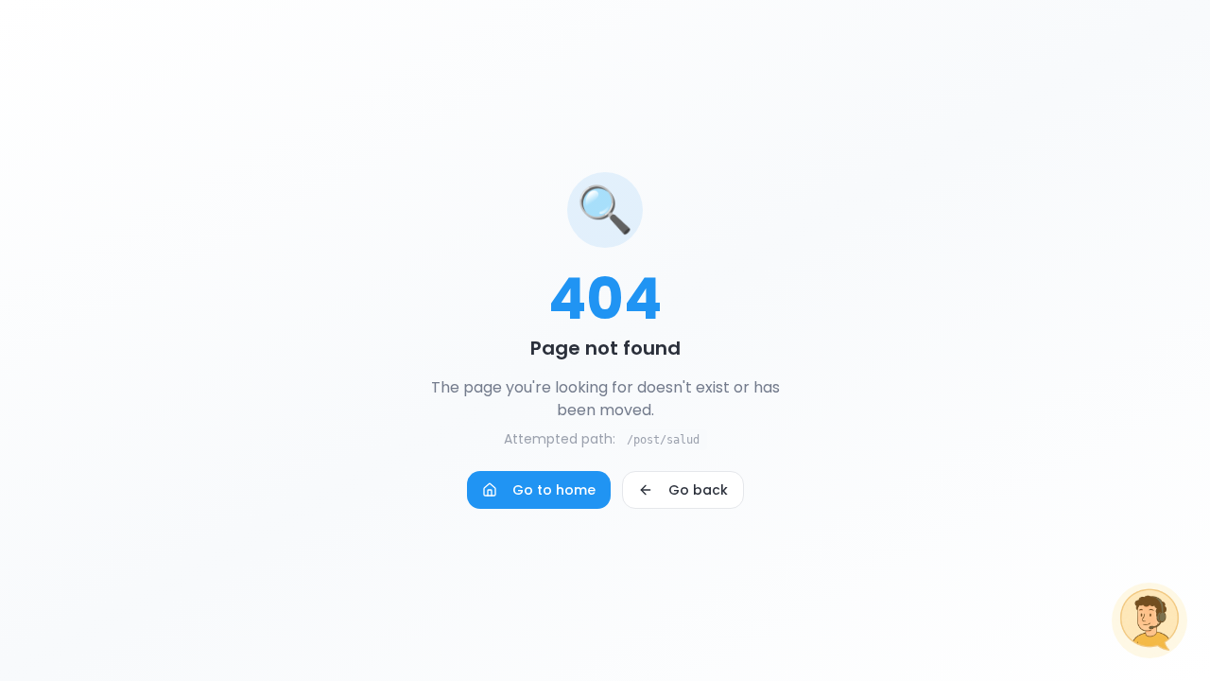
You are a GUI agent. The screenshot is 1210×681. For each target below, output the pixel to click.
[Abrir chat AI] (1149, 620)
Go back (698, 489)
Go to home (554, 489)
